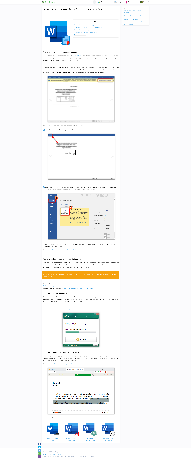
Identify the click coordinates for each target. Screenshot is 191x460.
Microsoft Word (77, 55)
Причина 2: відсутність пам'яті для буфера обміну (88, 27)
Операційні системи (107, 2)
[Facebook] (39, 444)
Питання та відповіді (80, 34)
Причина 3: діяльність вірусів (82, 30)
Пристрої (145, 2)
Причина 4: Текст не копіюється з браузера (86, 32)
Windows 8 (74, 288)
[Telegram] (39, 450)
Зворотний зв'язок (56, 454)
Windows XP (90, 288)
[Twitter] (39, 447)
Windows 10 (66, 288)
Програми (120, 2)
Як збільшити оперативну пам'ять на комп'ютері (57, 285)
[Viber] (39, 456)
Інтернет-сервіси (133, 2)
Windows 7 (82, 288)
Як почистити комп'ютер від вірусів (60, 308)
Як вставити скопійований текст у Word (64, 249)
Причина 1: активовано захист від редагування (87, 25)
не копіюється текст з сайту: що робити (62, 364)
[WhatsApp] (39, 453)
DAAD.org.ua (49, 2)
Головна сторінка (46, 454)
